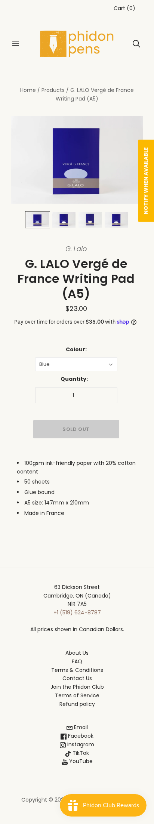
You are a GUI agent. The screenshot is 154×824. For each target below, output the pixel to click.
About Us (77, 653)
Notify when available (146, 181)
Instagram (80, 744)
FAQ (77, 661)
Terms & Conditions (77, 670)
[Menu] (15, 43)
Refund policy (77, 704)
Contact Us (77, 678)
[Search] (136, 43)
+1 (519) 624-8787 (77, 612)
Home (28, 90)
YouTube (80, 761)
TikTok (80, 753)
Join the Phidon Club (77, 687)
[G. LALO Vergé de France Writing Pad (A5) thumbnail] (37, 219)
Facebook (80, 736)
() (124, 8)
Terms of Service (77, 695)
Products (53, 90)
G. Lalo (76, 248)
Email (80, 727)
